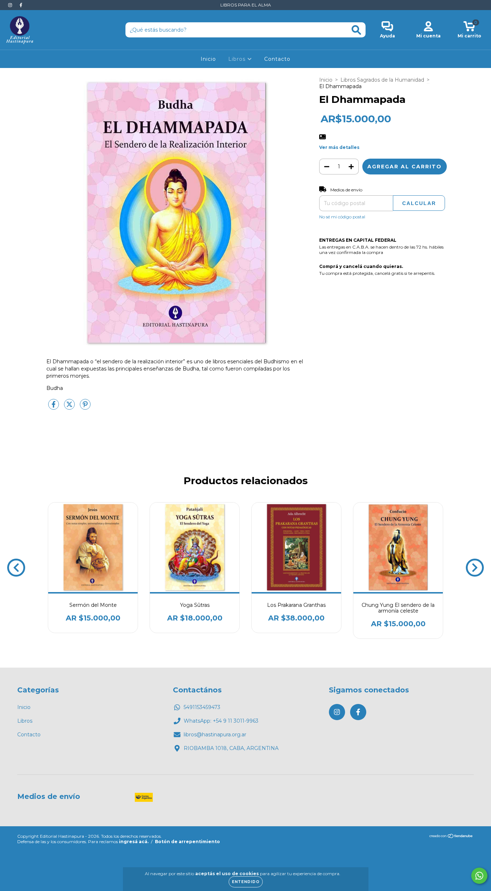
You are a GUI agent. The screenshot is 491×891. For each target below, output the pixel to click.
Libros (237, 59)
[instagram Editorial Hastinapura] (10, 5)
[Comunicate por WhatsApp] (479, 876)
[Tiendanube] (451, 837)
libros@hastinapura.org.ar (215, 734)
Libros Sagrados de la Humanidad (382, 80)
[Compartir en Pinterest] (85, 407)
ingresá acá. (133, 841)
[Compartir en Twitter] (70, 407)
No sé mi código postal (342, 216)
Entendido (246, 881)
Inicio (208, 59)
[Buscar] (356, 30)
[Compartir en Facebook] (54, 407)
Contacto (277, 59)
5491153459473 (202, 707)
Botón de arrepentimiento (187, 841)
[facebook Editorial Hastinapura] (21, 5)
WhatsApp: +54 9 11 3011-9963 (221, 721)
